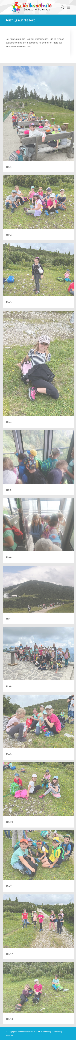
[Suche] (60, 7)
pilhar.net (9, 1035)
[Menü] (68, 7)
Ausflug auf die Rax (20, 20)
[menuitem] (60, 7)
